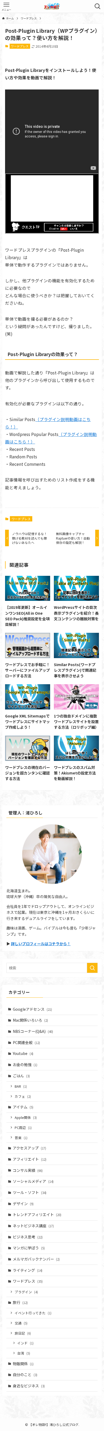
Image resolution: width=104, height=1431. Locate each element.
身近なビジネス (29, 1385)
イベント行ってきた (33, 1312)
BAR (21, 1086)
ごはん (21, 1075)
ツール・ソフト (29, 1192)
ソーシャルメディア (33, 1181)
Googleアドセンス (32, 1009)
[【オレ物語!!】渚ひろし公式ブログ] (52, 6)
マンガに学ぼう (29, 1247)
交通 (21, 1323)
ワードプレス (20, 46)
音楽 (21, 1137)
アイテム (23, 1107)
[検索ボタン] (97, 6)
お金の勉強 (25, 1064)
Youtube (23, 1053)
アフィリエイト (29, 1159)
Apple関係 (26, 1117)
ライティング (27, 1270)
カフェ (23, 1096)
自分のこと (25, 1374)
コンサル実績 (28, 1170)
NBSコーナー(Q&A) (33, 1031)
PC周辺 (23, 1127)
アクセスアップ (29, 1148)
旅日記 (23, 1333)
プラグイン (26, 1291)
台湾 (23, 1353)
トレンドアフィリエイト (37, 1214)
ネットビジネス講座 (33, 1225)
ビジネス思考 (28, 1237)
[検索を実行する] (92, 968)
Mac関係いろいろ (30, 1020)
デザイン (23, 1203)
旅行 (20, 1302)
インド (25, 1343)
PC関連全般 (26, 1042)
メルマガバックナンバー (36, 1259)
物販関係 (23, 1363)
